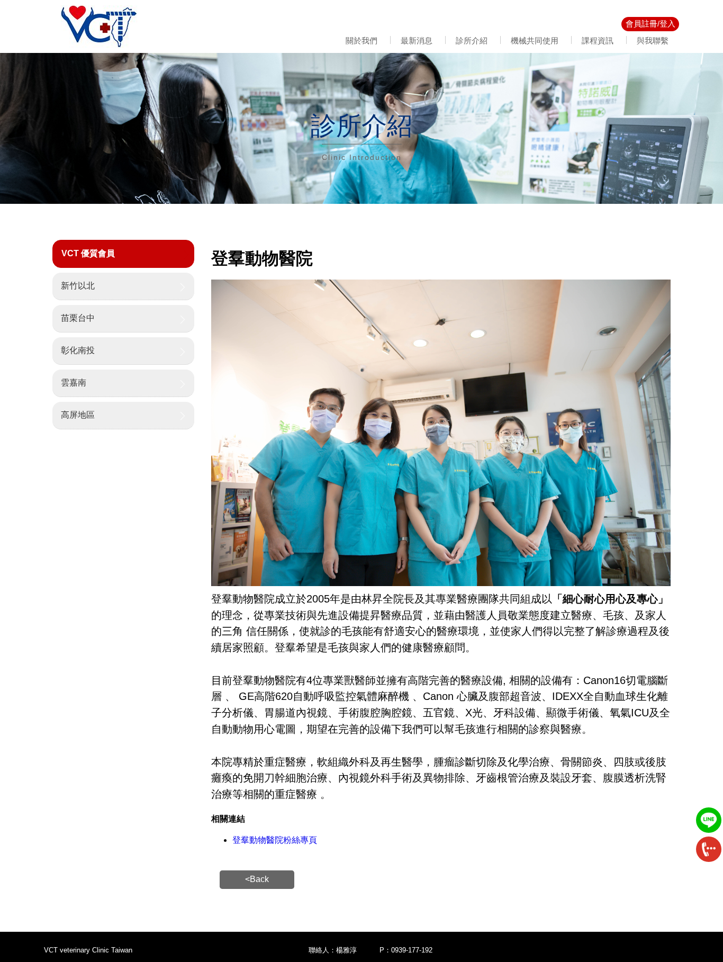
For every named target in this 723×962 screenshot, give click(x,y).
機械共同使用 (534, 40)
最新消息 (416, 40)
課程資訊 (597, 40)
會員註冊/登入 (650, 23)
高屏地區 (78, 414)
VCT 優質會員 (88, 253)
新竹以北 (78, 285)
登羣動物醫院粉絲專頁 (274, 839)
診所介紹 (471, 40)
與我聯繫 (652, 40)
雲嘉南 (73, 382)
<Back (257, 879)
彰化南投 (78, 350)
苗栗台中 (78, 317)
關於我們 (361, 40)
